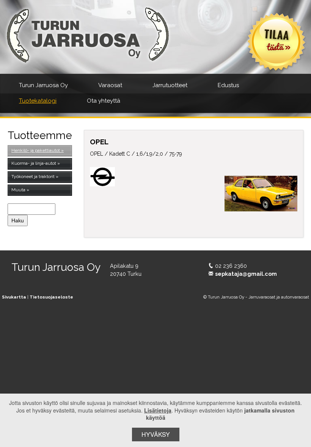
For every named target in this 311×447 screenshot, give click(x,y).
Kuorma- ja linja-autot (33, 163)
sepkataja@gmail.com (246, 273)
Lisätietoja (157, 410)
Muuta (18, 189)
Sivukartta (14, 297)
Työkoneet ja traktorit (33, 176)
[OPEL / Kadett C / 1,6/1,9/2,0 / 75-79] (261, 193)
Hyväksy (155, 434)
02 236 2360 (231, 266)
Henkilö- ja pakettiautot (35, 150)
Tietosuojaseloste (51, 297)
